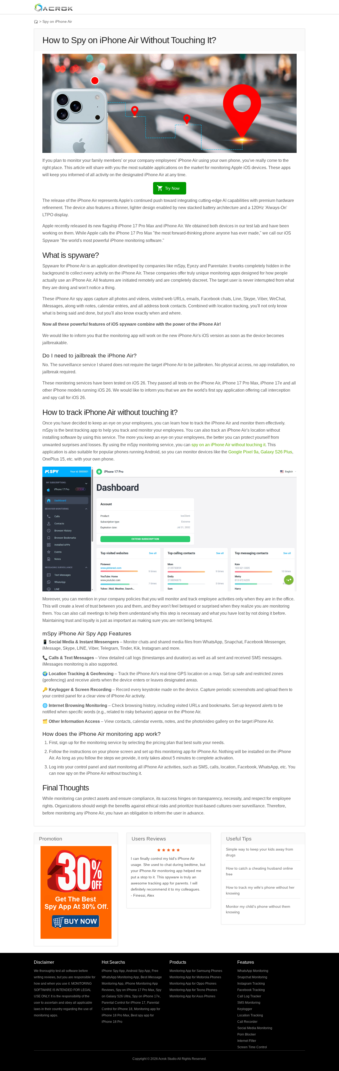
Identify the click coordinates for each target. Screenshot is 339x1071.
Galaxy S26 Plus (276, 452)
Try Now (172, 188)
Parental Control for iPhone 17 (123, 1002)
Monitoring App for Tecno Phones (193, 990)
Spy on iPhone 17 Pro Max (135, 990)
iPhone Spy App (113, 971)
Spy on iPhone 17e (146, 996)
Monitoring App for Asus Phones (192, 996)
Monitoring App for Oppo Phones (193, 983)
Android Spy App (138, 971)
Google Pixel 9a (243, 452)
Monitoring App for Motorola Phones (195, 977)
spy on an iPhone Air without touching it (228, 444)
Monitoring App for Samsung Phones (196, 971)
